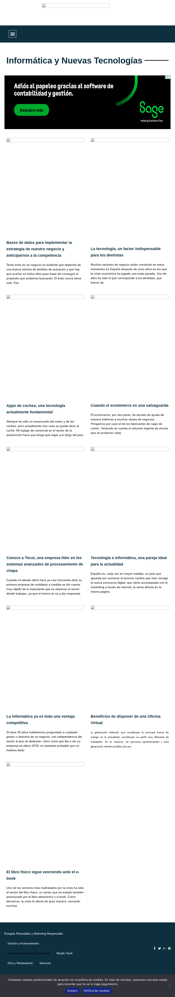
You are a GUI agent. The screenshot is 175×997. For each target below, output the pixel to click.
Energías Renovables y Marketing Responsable (33, 933)
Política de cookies (97, 990)
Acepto (72, 990)
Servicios (45, 963)
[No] (170, 986)
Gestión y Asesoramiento (23, 943)
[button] (12, 34)
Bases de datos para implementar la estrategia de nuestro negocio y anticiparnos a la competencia (39, 249)
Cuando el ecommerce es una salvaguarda (129, 405)
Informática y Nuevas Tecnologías (29, 953)
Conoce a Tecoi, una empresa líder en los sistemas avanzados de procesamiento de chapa (44, 564)
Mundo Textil (64, 953)
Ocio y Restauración (20, 963)
